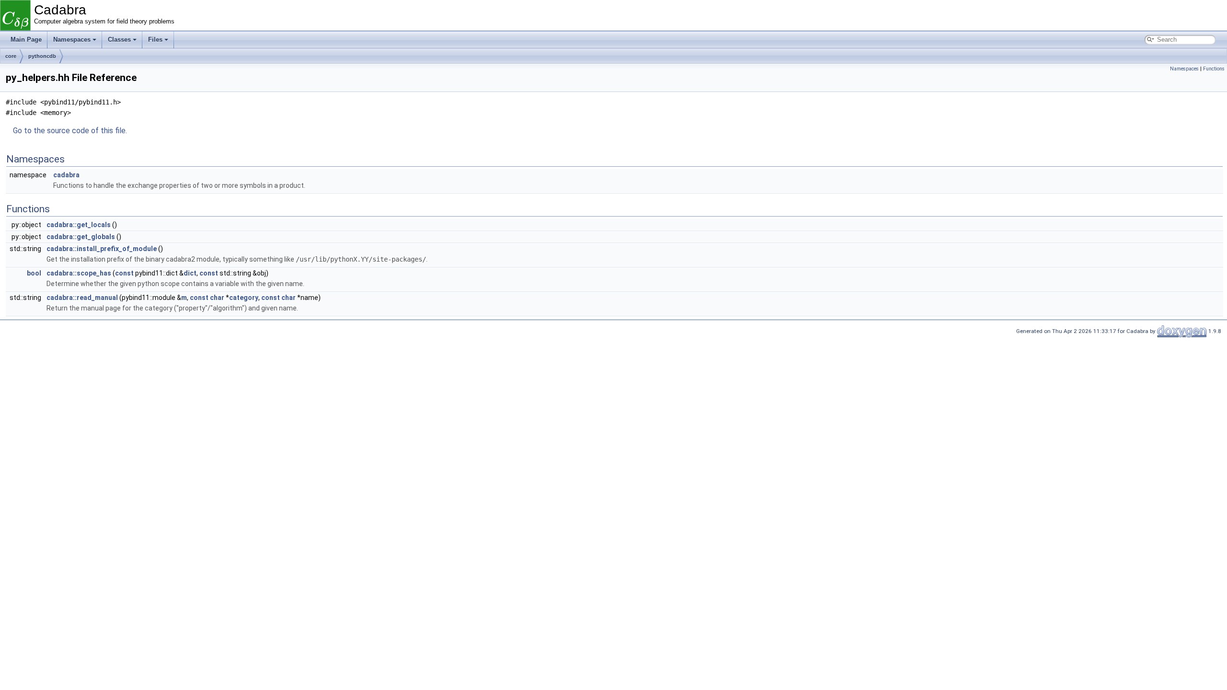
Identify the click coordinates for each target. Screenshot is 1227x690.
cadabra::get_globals (80, 237)
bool (34, 273)
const (124, 273)
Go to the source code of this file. (70, 130)
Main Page (26, 39)
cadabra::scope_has (78, 273)
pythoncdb (42, 56)
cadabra (66, 175)
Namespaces (72, 39)
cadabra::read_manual (82, 297)
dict (190, 273)
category (243, 297)
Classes (119, 39)
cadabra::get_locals (78, 225)
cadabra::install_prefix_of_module (101, 249)
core (10, 56)
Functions (1214, 69)
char (217, 297)
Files (155, 39)
